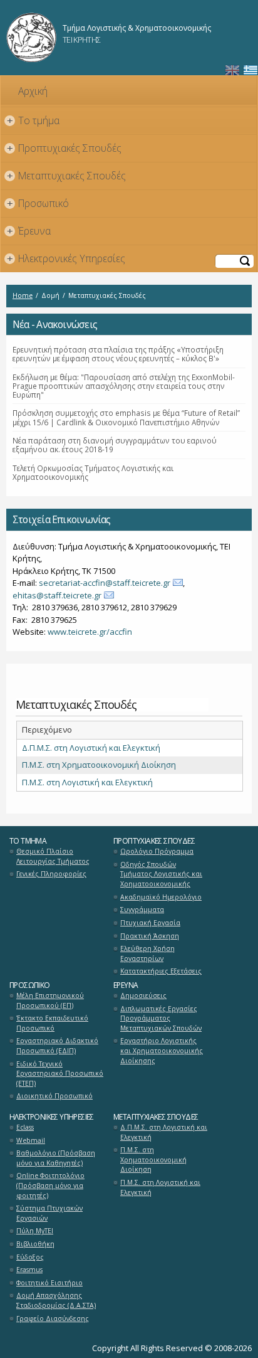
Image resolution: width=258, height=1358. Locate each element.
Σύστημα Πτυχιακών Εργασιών (49, 1213)
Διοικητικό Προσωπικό (54, 1095)
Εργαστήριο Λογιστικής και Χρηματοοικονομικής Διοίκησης (161, 1050)
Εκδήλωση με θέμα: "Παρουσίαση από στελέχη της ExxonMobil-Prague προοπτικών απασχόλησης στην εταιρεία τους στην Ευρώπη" (124, 386)
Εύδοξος (30, 1257)
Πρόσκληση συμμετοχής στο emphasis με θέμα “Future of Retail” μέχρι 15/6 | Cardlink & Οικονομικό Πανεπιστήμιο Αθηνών (126, 417)
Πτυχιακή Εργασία (150, 922)
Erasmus (29, 1269)
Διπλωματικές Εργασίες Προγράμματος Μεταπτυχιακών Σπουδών (161, 1018)
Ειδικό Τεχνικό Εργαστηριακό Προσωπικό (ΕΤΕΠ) (59, 1073)
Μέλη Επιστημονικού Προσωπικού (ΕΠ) (50, 1000)
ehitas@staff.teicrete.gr (57, 595)
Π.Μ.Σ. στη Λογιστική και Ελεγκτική (87, 782)
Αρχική (33, 91)
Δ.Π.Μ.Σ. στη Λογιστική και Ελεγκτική (91, 747)
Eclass (25, 1127)
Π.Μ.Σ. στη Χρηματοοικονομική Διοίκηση (99, 764)
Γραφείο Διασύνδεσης (52, 1318)
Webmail (30, 1140)
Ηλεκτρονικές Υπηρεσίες (66, 258)
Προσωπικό (38, 203)
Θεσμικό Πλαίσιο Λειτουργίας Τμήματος (53, 856)
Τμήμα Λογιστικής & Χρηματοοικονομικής (137, 28)
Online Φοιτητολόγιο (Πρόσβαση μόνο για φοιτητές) (50, 1185)
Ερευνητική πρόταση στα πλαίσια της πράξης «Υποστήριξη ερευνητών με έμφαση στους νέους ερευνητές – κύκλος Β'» (118, 353)
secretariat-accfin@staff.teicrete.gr (104, 582)
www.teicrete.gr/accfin (90, 631)
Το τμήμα (33, 120)
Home (23, 295)
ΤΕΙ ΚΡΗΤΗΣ (82, 39)
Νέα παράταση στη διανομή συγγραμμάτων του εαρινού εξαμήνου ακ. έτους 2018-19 (115, 444)
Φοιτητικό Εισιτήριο (49, 1282)
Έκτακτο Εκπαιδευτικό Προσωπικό (52, 1023)
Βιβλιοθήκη (35, 1243)
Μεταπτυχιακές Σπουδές (66, 176)
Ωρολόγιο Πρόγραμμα (157, 851)
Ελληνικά (250, 70)
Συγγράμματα (142, 909)
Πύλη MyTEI (34, 1230)
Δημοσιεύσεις (143, 995)
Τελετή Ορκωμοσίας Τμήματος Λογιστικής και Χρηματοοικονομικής (93, 472)
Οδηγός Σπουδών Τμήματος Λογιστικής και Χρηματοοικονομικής (161, 874)
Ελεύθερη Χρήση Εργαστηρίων (147, 953)
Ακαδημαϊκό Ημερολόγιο (161, 897)
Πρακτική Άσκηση (149, 935)
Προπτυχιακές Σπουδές (64, 148)
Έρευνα (29, 231)
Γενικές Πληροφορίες (51, 873)
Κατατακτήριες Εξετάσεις (161, 971)
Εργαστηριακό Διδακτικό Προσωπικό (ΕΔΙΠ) (57, 1045)
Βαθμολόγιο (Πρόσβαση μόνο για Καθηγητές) (55, 1157)
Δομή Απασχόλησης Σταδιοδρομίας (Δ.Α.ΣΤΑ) (56, 1300)
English (232, 70)
